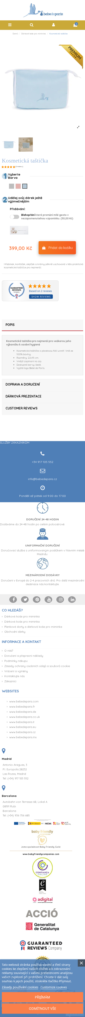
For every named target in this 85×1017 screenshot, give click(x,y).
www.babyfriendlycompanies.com (41, 854)
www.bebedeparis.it (21, 722)
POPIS (10, 325)
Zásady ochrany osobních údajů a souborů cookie (37, 666)
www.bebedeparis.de (22, 711)
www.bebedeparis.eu (22, 727)
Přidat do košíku (60, 248)
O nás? (8, 650)
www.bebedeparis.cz (22, 732)
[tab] (42, 325)
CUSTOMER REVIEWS (21, 408)
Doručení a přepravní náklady (23, 655)
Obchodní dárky (14, 631)
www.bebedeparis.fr (22, 706)
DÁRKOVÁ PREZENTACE (23, 396)
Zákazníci (10, 681)
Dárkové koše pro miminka (22, 616)
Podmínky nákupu (16, 661)
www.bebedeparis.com (24, 701)
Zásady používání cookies (20, 987)
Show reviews (41, 296)
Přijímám (42, 997)
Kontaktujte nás (14, 676)
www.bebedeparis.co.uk (24, 716)
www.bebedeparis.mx (23, 737)
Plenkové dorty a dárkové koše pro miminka (33, 626)
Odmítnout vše (42, 1008)
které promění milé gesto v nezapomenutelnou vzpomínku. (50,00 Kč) (47, 216)
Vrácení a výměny (16, 671)
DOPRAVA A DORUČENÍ (23, 384)
